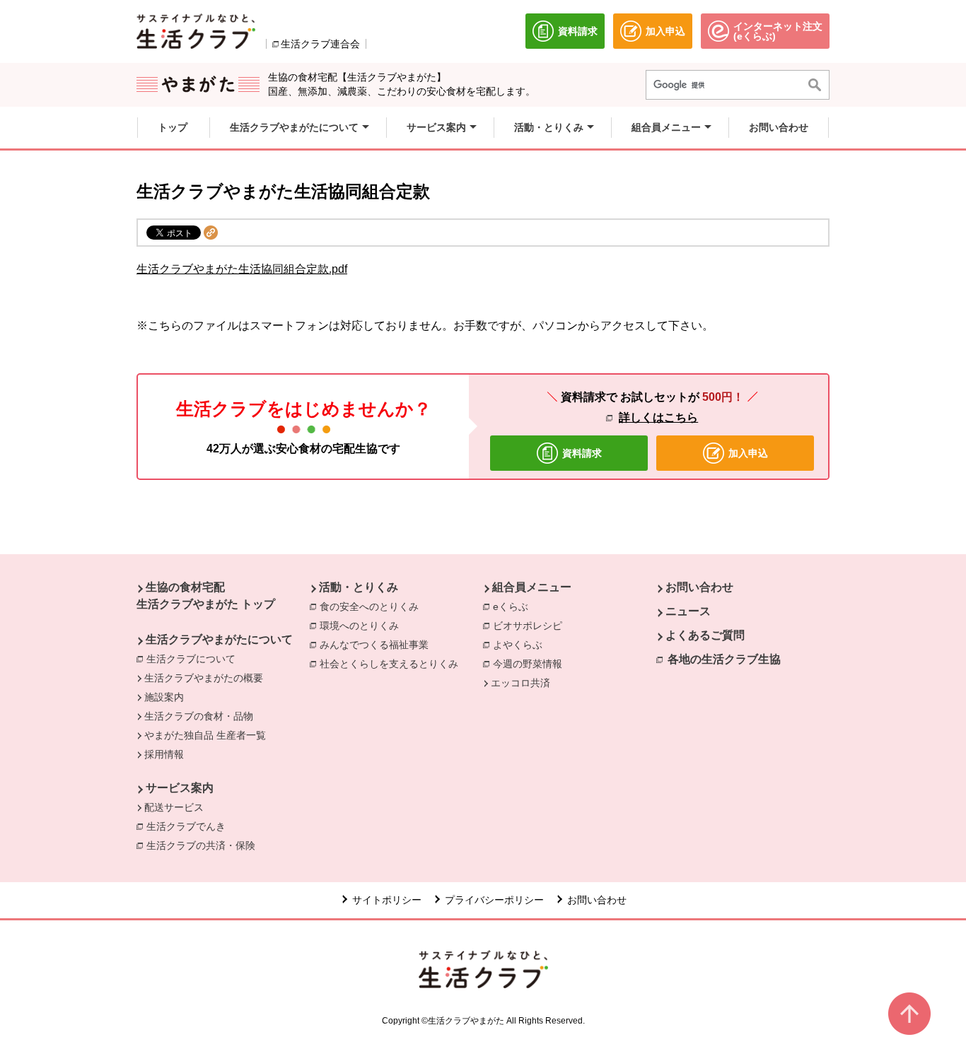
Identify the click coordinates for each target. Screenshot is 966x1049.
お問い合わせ (699, 587)
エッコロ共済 (520, 682)
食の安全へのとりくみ (373, 606)
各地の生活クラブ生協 (724, 659)
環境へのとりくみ (363, 625)
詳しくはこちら (658, 417)
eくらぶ (514, 606)
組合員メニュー (531, 587)
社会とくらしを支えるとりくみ (392, 663)
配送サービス (174, 807)
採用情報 (164, 754)
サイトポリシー (386, 900)
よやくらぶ (521, 644)
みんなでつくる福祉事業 (378, 644)
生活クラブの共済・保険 (204, 845)
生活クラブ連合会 (320, 44)
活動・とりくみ (358, 587)
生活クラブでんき (189, 826)
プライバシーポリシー (494, 900)
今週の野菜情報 (531, 663)
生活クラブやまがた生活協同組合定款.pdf (241, 269)
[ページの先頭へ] (909, 1013)
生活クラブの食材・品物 (198, 716)
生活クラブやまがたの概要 (203, 678)
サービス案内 (180, 788)
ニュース (688, 611)
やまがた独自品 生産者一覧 (205, 735)
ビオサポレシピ (531, 625)
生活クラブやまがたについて (219, 639)
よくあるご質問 (705, 635)
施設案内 (164, 697)
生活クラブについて (194, 658)
